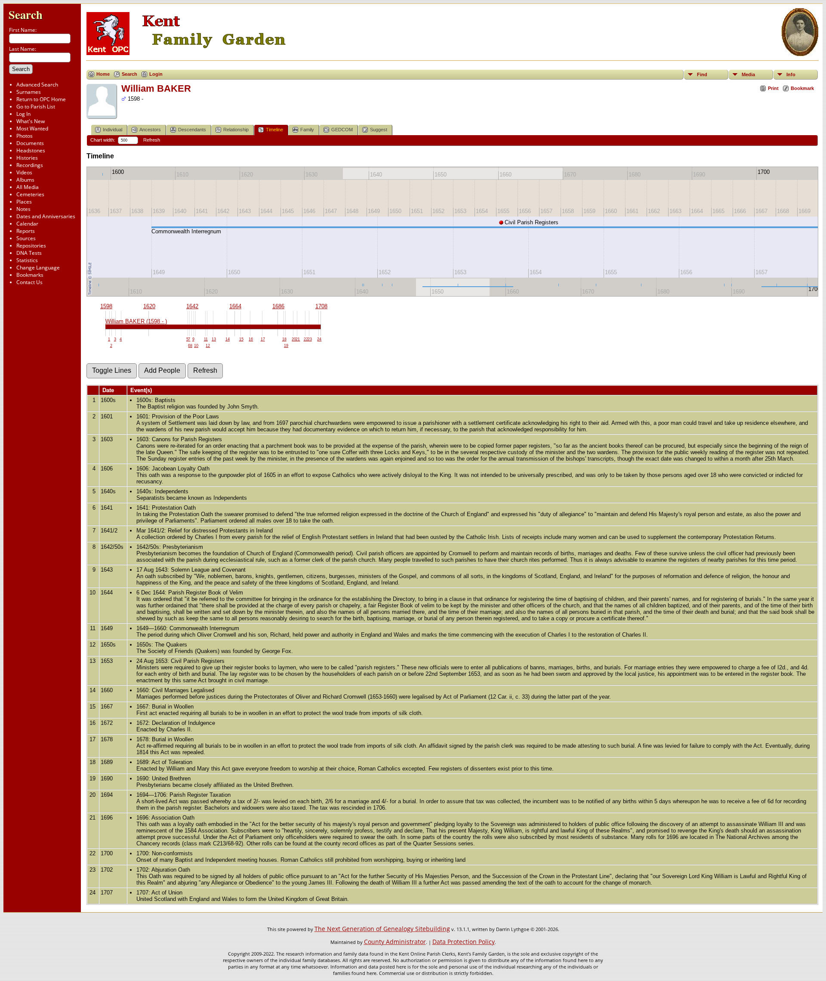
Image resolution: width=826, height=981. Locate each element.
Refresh (151, 139)
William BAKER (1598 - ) (136, 321)
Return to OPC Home (41, 99)
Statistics (27, 260)
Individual (112, 129)
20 (294, 339)
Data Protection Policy (463, 942)
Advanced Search (37, 84)
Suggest (378, 129)
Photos (24, 135)
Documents (30, 143)
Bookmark (802, 88)
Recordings (29, 165)
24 (319, 339)
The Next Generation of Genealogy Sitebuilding (382, 929)
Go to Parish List (35, 106)
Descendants (192, 129)
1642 (192, 306)
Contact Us (29, 282)
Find (702, 74)
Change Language (38, 267)
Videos (24, 172)
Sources (26, 238)
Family (307, 129)
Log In (23, 114)
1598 (106, 306)
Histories (27, 157)
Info (790, 74)
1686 (278, 306)
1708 (321, 306)
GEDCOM (342, 129)
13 (214, 339)
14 (227, 339)
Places (24, 201)
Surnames (28, 92)
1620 (149, 306)
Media (748, 74)
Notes (23, 209)
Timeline (274, 129)
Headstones (30, 150)
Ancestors (150, 129)
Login (156, 74)
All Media (27, 187)
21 (298, 339)
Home (103, 74)
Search (26, 14)
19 (286, 346)
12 (208, 346)
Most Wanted (32, 128)
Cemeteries (30, 194)
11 (206, 339)
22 (306, 339)
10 (196, 346)
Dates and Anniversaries (45, 216)
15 (241, 339)
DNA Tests (29, 253)
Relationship (236, 129)
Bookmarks (29, 275)
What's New (30, 121)
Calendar (27, 223)
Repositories (31, 245)
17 (263, 339)
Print (773, 88)
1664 (235, 306)
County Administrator (395, 942)
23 (310, 339)
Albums (25, 179)
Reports (25, 231)
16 (251, 339)
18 (284, 339)
